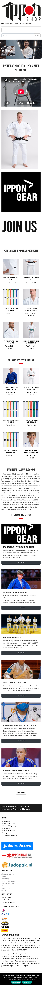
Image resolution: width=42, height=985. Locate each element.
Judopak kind (5, 828)
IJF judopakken (6, 833)
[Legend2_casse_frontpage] (19, 139)
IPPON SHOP (27, 809)
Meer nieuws (21, 792)
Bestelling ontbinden (8, 883)
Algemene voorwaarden (9, 874)
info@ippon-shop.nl (12, 906)
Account (15, 24)
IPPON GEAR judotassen (9, 835)
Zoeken (37, 35)
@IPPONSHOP (18, 809)
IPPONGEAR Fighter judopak (10, 826)
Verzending (5, 878)
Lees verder (21, 563)
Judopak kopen (6, 821)
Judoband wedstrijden (8, 830)
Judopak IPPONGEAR (8, 823)
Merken (6, 24)
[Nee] (40, 979)
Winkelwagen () (27, 24)
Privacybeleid (5, 888)
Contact (4, 890)
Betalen (4, 876)
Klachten (4, 886)
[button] (3, 49)
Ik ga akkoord (16, 982)
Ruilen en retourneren (8, 881)
